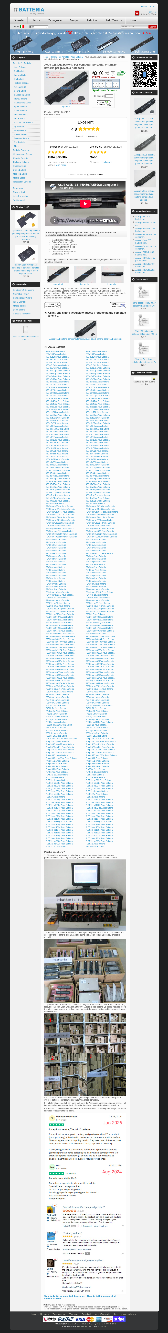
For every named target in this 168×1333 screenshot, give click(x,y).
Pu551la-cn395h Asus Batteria (99, 802)
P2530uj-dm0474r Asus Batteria (100, 683)
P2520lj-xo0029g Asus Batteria (99, 620)
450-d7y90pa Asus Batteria (98, 487)
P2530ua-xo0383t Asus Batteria (100, 664)
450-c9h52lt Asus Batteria (97, 451)
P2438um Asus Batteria (96, 570)
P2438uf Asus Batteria (55, 562)
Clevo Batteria (20, 111)
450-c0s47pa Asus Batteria (98, 401)
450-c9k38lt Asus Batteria (57, 465)
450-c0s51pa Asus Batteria (98, 407)
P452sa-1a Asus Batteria (57, 711)
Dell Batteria (19, 71)
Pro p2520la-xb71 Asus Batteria (60, 747)
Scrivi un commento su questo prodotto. (25, 338)
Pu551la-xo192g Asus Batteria (99, 833)
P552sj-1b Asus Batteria (56, 733)
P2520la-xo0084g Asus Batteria (60, 609)
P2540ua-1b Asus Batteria (97, 697)
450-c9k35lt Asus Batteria (97, 462)
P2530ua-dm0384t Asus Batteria (100, 639)
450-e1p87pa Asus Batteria (58, 490)
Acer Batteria (19, 67)
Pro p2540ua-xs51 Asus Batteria (60, 752)
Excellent (86, 122)
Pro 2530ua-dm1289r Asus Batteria (61, 739)
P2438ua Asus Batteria (56, 553)
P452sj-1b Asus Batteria (96, 714)
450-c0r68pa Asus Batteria (97, 384)
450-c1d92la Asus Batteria (57, 412)
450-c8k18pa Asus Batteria (58, 440)
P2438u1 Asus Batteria (96, 539)
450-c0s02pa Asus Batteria (58, 398)
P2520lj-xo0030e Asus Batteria (59, 622)
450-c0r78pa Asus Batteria (97, 387)
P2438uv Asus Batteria (56, 584)
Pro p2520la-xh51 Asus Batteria (100, 747)
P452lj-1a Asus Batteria (56, 708)
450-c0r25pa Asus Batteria (97, 382)
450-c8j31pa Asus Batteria (57, 429)
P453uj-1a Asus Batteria (96, 717)
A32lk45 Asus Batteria (55, 351)
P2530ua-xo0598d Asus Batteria (100, 669)
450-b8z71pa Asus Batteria (98, 371)
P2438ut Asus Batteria (55, 581)
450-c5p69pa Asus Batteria (58, 415)
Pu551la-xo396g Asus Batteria (59, 841)
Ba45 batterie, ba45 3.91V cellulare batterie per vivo (144, 304)
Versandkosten (129, 1314)
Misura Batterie (20, 178)
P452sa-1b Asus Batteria (97, 711)
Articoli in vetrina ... (21, 196)
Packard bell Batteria (23, 122)
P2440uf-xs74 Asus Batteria (98, 598)
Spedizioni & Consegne (23, 290)
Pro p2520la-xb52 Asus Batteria (100, 744)
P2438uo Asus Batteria (96, 573)
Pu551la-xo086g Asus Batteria (99, 816)
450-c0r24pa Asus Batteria (57, 382)
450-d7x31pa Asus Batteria (58, 487)
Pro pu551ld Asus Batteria (57, 769)
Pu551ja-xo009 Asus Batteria (99, 780)
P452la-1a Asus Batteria (56, 705)
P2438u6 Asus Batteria (56, 548)
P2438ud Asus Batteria (56, 559)
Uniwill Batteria (20, 134)
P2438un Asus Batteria (56, 573)
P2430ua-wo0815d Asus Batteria (60, 520)
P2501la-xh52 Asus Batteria (58, 603)
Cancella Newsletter (22, 314)
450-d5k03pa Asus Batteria (58, 478)
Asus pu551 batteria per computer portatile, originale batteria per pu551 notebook (85, 339)
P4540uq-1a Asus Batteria (97, 719)
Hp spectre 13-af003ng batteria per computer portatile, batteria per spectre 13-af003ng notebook (26, 235)
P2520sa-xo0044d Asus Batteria (60, 633)
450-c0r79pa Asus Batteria (57, 390)
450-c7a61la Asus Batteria (97, 421)
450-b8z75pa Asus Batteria (98, 376)
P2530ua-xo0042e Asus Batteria (60, 653)
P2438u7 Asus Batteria (96, 548)
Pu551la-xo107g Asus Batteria (99, 819)
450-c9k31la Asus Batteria (57, 459)
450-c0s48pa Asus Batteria (58, 404)
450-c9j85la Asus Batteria (57, 456)
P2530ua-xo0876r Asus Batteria (100, 675)
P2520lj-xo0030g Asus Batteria (99, 622)
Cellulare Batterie (21, 162)
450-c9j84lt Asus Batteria (97, 454)
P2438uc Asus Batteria (96, 556)
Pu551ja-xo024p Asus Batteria (59, 786)
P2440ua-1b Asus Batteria (57, 592)
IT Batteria (102, 1326)
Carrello (152, 12)
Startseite (18, 20)
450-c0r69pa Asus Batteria (57, 387)
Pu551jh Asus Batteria (55, 797)
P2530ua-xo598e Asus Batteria (59, 680)
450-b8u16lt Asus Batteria (57, 362)
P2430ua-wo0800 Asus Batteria (100, 515)
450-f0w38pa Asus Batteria (98, 498)
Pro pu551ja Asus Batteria (57, 761)
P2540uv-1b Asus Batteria (97, 703)
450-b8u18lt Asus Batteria (97, 362)
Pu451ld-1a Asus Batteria (97, 772)
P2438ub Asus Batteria (56, 556)
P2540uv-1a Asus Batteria (57, 703)
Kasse (133, 20)
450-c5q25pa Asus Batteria (98, 415)
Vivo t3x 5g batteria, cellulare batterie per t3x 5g (144, 360)
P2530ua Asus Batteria (96, 633)
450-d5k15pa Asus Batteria (58, 484)
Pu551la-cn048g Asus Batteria (59, 800)
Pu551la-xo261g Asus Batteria (99, 838)
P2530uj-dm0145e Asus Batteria (60, 683)
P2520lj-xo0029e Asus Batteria (59, 620)
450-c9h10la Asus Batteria (97, 445)
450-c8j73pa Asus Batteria (97, 437)
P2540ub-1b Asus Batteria (97, 700)
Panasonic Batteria (22, 103)
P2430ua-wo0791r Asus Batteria (60, 515)
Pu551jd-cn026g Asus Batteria (59, 794)
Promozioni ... (19, 188)
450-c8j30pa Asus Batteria (97, 426)
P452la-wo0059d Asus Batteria (99, 705)
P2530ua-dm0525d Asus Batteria (60, 645)
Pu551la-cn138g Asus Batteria (59, 802)
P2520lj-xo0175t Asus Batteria (59, 631)
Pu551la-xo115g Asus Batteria (59, 822)
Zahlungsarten (55, 20)
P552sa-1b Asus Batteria (57, 730)
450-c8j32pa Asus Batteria (97, 429)
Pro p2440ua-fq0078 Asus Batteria (101, 741)
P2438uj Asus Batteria (55, 567)
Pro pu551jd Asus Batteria (97, 761)
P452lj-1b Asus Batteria (96, 708)
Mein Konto (92, 20)
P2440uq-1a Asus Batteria (57, 600)
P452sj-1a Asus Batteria (56, 714)
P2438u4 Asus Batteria (56, 545)
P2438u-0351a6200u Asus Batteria (101, 534)
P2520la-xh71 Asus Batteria (58, 606)
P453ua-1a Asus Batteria (57, 717)
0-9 (114, 1324)
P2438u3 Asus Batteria (96, 542)
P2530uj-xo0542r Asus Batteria (59, 692)
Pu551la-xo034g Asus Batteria (99, 811)
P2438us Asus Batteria (96, 578)
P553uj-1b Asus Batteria (96, 736)
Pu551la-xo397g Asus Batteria (99, 841)
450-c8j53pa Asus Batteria (57, 434)
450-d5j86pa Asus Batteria (57, 476)
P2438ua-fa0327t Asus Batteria (99, 553)
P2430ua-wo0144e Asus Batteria (60, 509)
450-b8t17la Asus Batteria (97, 360)
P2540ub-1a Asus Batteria (57, 700)
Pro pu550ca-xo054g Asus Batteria (61, 758)
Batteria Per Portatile (60, 57)
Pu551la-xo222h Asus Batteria (99, 835)
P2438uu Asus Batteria (96, 581)
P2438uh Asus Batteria (56, 564)
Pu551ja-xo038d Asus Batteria (59, 788)
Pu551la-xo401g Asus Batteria (59, 844)
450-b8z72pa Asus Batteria (58, 373)
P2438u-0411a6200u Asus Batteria (101, 537)
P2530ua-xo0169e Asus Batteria (100, 653)
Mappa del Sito (20, 306)
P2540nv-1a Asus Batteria (57, 694)
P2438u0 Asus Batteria (56, 539)
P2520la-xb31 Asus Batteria (98, 603)
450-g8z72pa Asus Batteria (98, 501)
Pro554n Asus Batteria (95, 769)
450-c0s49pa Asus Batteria (98, 404)
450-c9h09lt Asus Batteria (57, 445)
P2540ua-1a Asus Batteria (57, 697)
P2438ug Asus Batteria (96, 562)
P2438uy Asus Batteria (96, 586)
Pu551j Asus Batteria (55, 777)
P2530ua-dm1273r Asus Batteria (100, 647)
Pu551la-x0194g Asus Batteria (59, 808)
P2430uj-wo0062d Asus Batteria (60, 528)
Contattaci (86, 1314)
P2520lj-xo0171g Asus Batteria (99, 628)
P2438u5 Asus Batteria (96, 545)
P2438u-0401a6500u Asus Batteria (61, 537)
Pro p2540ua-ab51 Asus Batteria (100, 750)
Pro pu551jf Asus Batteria (57, 763)
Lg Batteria (18, 126)
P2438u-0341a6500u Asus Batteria (61, 534)
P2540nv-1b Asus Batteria (97, 694)
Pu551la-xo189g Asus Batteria (59, 833)
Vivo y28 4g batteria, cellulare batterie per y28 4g (144, 332)
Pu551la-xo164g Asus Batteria (59, 830)
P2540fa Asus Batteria (95, 692)
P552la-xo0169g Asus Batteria (99, 722)
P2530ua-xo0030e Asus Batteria (100, 650)
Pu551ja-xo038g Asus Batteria (99, 788)
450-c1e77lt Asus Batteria (97, 412)
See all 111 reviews (85, 136)
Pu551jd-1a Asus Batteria (97, 791)
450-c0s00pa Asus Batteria (98, 395)
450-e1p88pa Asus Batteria (98, 490)
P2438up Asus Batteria (56, 575)
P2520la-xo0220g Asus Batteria (100, 609)
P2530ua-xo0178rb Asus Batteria (60, 656)
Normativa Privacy (21, 294)
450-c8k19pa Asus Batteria (98, 440)
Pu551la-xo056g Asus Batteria (99, 813)
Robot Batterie (19, 166)
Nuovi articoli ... (20, 192)
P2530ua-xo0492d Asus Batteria (100, 667)
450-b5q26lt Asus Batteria (57, 360)
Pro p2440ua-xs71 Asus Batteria (60, 744)
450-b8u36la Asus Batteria (57, 365)
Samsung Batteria (21, 95)
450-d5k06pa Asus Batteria (98, 478)
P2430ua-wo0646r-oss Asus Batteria (102, 512)
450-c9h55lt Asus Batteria (57, 454)
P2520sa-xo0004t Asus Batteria (100, 631)
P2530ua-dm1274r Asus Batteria (60, 650)
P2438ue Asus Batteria (96, 559)
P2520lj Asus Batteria (95, 614)
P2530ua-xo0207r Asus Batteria (100, 656)
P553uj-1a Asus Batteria (56, 736)
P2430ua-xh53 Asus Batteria (58, 526)
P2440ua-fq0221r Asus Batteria (60, 595)
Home (144, 6)
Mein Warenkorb (114, 20)
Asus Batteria (19, 87)
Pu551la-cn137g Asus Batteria (99, 800)
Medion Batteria (20, 114)
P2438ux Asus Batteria (56, 586)
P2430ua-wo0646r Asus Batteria (60, 512)
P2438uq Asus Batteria (96, 575)
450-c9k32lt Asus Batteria (97, 459)
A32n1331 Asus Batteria (96, 351)
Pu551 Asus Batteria (95, 775)
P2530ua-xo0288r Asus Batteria (100, 658)
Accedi (152, 6)
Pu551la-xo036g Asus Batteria (59, 813)
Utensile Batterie (20, 158)
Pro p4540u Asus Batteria (57, 755)
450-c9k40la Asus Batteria (57, 467)
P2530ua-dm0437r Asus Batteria (60, 642)
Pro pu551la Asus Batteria (97, 766)
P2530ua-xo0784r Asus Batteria (60, 672)
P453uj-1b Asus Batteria (56, 719)
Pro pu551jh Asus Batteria (97, 763)
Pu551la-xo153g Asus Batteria (99, 827)
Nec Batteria (19, 142)
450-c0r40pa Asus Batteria (57, 384)
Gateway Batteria (21, 138)
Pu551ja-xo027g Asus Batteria (99, 786)
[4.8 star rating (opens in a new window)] (89, 129)
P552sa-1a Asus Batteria (97, 728)
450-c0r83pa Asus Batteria (97, 393)
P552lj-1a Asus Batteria (96, 725)
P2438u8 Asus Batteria (56, 550)
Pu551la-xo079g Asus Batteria (59, 816)
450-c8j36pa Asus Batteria (97, 432)
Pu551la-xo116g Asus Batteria (99, 822)
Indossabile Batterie (22, 182)
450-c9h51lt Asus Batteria (57, 451)
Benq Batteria (19, 130)
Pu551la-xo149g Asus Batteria (99, 824)
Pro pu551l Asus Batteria (57, 766)
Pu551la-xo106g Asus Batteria (59, 819)
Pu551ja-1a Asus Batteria (57, 780)
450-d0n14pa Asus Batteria (98, 467)
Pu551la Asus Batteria (95, 797)
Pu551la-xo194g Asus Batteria (59, 835)
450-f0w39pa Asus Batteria (58, 501)
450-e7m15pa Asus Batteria (98, 495)
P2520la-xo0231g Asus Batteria (60, 611)
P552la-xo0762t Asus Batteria (59, 725)
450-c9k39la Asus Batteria (97, 465)
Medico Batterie (20, 174)
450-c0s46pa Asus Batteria (58, 401)
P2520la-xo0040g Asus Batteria (100, 606)
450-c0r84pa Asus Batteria (57, 395)
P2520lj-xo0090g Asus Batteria (59, 628)
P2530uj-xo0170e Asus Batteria (60, 689)
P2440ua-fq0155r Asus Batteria (100, 592)
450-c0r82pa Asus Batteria (57, 393)
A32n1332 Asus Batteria (56, 354)
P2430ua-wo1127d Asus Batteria (100, 523)
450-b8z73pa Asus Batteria (98, 373)
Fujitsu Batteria (20, 99)
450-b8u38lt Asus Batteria (97, 365)
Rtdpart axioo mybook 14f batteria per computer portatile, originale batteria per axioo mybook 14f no (25, 269)
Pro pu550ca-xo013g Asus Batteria (101, 755)
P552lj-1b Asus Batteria (56, 728)
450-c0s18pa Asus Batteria (98, 398)
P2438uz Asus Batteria (56, 589)
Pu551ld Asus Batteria (95, 844)
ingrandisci (58, 284)
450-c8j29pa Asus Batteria (57, 426)
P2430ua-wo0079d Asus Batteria (100, 506)
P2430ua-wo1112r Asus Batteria (100, 520)
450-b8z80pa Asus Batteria (98, 379)
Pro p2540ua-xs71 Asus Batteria (100, 752)
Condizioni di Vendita (22, 298)
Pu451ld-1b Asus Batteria (57, 775)
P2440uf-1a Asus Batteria (97, 595)
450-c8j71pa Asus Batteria (97, 434)
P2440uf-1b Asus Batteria (57, 598)
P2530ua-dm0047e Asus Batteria (60, 636)
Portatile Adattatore (21, 150)
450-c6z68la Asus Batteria (97, 418)
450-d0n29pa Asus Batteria (58, 470)
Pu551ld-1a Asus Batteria (57, 846)
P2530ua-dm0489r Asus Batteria (100, 642)
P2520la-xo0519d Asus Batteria (100, 611)
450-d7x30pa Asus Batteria (98, 484)
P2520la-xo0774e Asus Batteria (60, 614)
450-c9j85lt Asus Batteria (97, 456)
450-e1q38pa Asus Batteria (98, 492)
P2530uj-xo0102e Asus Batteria (100, 686)
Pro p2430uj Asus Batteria (57, 741)
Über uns (36, 20)
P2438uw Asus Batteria (96, 584)
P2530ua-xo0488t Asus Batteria (60, 667)
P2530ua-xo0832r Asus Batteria (100, 672)
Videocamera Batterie (22, 154)
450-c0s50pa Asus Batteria (58, 407)
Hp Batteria (18, 79)
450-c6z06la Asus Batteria (57, 418)
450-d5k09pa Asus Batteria (58, 481)
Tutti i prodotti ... (20, 200)
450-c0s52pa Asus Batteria (58, 409)
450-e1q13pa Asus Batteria (58, 492)
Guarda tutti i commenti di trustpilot (64, 1296)
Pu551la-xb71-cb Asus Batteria (99, 808)
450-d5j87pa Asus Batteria (97, 476)
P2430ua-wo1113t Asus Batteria (60, 523)
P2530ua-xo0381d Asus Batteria (60, 664)
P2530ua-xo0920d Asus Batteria (60, 678)
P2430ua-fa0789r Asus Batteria (60, 506)
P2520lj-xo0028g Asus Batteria (99, 617)
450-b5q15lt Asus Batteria (57, 357)
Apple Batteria (20, 107)
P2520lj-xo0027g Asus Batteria (59, 617)
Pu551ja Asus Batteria (95, 777)
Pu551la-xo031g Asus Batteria (59, 811)
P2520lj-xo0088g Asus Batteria (99, 625)
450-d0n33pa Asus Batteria (98, 470)
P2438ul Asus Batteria (55, 570)
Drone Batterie (19, 170)
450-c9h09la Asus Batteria (97, 443)
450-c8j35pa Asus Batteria (57, 432)
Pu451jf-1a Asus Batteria (57, 772)
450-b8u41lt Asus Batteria (57, 368)
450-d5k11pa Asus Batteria (98, 481)
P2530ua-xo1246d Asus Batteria (100, 678)
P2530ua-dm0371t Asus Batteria (60, 639)
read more (60, 165)
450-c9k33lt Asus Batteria (57, 462)
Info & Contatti (19, 302)
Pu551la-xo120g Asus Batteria (59, 824)
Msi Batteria (19, 118)
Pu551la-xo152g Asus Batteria (59, 827)
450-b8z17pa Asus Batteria (98, 368)
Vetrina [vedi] (22, 207)
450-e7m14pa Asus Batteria (58, 495)
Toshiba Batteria (21, 83)
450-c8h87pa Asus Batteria (98, 423)
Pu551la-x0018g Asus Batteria (59, 805)
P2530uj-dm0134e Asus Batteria (100, 680)
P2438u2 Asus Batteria (56, 542)
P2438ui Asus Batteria (95, 564)
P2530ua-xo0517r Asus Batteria (60, 669)
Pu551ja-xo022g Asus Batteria (99, 783)
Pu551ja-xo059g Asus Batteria (59, 791)
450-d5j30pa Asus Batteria (57, 473)
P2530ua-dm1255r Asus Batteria (100, 645)
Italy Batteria (82, 1326)
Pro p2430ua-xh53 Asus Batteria (100, 739)
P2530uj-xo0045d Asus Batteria (60, 686)
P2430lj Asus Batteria (95, 503)
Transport (74, 20)
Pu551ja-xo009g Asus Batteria (59, 783)
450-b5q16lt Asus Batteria (97, 357)
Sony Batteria (19, 91)
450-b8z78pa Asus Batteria (58, 379)
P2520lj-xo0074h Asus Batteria (59, 625)
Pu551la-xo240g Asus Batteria (59, 838)
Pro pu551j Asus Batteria (97, 758)
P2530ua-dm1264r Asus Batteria (60, 647)
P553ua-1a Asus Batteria (97, 733)
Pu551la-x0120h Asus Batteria (99, 805)
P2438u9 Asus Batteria (96, 550)
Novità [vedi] (141, 279)
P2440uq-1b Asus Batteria (97, 600)
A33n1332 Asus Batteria (96, 354)
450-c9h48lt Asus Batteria (57, 448)
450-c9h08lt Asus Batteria (57, 443)
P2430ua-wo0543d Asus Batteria (100, 509)
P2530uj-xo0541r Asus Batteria (99, 689)
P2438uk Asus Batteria (96, 567)
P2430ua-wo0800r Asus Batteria (60, 517)
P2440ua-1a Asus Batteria (97, 589)
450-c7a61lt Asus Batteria (57, 423)
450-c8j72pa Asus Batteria (57, 437)
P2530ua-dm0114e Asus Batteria (100, 636)
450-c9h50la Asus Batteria (97, 448)
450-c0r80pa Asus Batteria (97, 390)
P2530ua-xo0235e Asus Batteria (60, 658)
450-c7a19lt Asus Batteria (57, 421)
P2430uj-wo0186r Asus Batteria (100, 528)
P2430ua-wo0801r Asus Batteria (100, 517)
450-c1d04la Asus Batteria (97, 409)
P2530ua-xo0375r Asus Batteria (100, 661)
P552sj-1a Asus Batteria (96, 730)
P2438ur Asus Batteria (55, 578)
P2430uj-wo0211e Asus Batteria (60, 531)
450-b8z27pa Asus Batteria (58, 371)
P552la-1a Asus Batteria (56, 722)
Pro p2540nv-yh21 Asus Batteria (60, 750)
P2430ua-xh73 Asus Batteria (98, 526)
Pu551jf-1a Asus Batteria (97, 794)
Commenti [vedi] (24, 321)
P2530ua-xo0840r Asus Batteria (60, 675)
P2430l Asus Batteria (55, 503)
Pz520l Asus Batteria (95, 846)
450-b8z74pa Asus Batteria (58, 376)
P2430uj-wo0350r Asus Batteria (100, 531)
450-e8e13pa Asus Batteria (58, 498)
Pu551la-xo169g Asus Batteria (99, 830)
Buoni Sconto (19, 310)
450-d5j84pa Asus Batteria (97, 473)
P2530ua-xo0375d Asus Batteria (60, 661)
